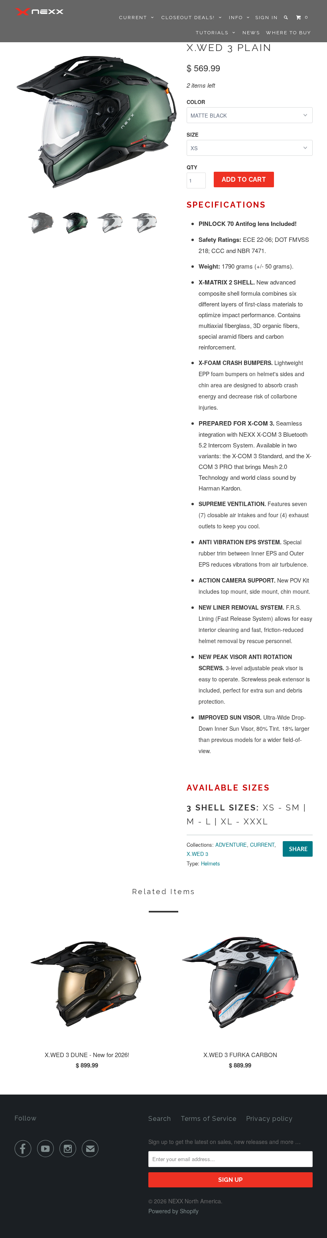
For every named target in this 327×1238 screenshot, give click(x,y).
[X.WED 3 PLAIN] (96, 122)
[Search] (286, 17)
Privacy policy (269, 1118)
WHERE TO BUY (288, 32)
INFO (238, 17)
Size (193, 134)
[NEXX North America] (39, 11)
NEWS (251, 32)
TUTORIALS (214, 32)
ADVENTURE (231, 844)
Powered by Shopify (173, 1211)
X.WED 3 (197, 853)
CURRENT (135, 17)
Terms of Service (208, 1118)
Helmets (210, 863)
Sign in (266, 17)
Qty (192, 167)
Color (196, 102)
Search (159, 1118)
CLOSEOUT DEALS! (190, 17)
